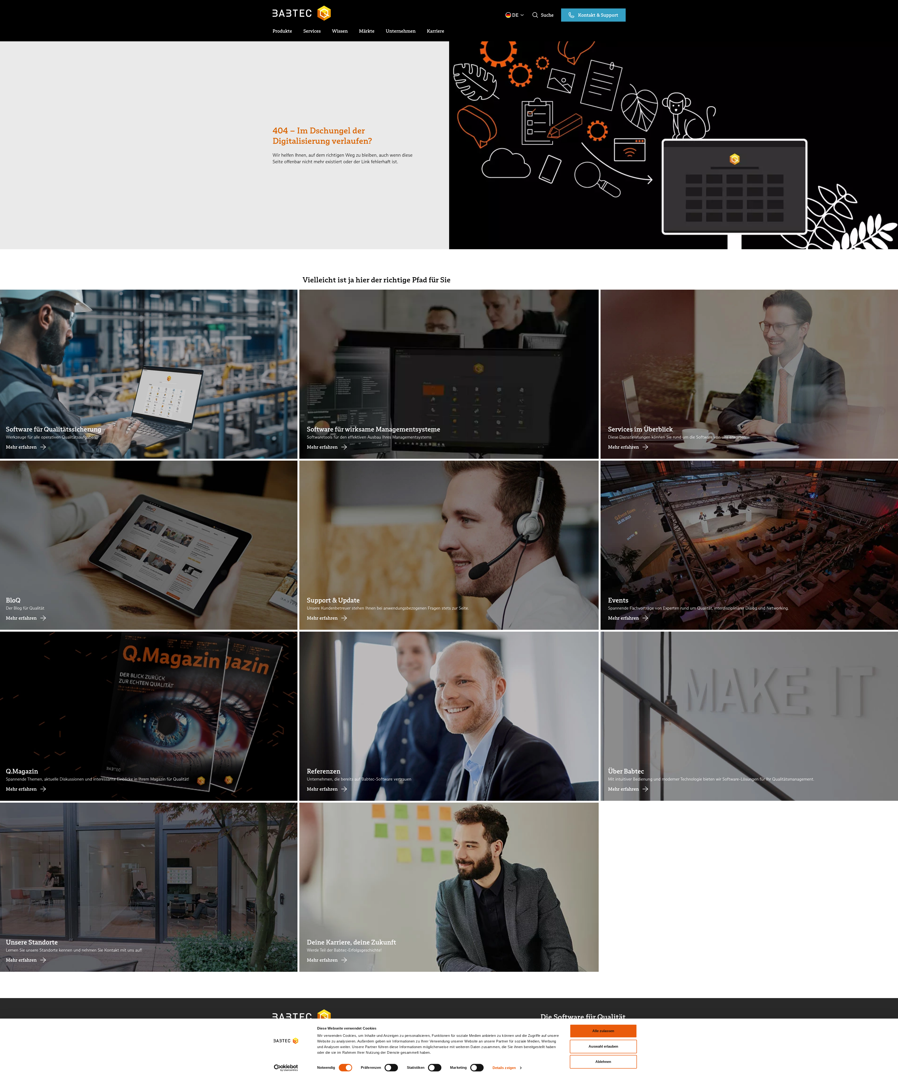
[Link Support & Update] (449, 545)
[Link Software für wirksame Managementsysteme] (449, 374)
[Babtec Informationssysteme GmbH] (302, 13)
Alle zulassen (603, 1031)
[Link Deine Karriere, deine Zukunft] (449, 887)
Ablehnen (603, 1062)
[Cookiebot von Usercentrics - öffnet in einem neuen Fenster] (285, 1067)
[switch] (391, 1067)
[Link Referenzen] (449, 716)
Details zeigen (504, 1068)
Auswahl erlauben (603, 1046)
